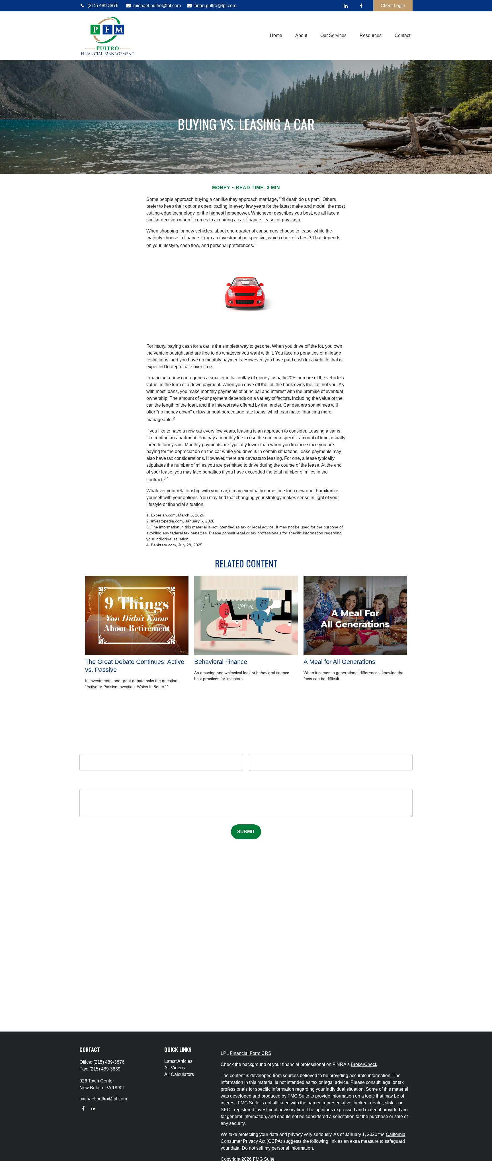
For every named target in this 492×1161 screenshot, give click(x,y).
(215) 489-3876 (102, 5)
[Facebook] (361, 5)
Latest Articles (178, 1061)
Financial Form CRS (250, 1053)
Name (161, 748)
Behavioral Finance (220, 661)
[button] (276, 36)
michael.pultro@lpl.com (157, 5)
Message (246, 784)
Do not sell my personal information (277, 1148)
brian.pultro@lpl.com (215, 5)
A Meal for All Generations (339, 661)
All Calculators (179, 1074)
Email (331, 748)
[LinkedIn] (345, 5)
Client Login (393, 5)
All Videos (174, 1067)
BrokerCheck (364, 1064)
